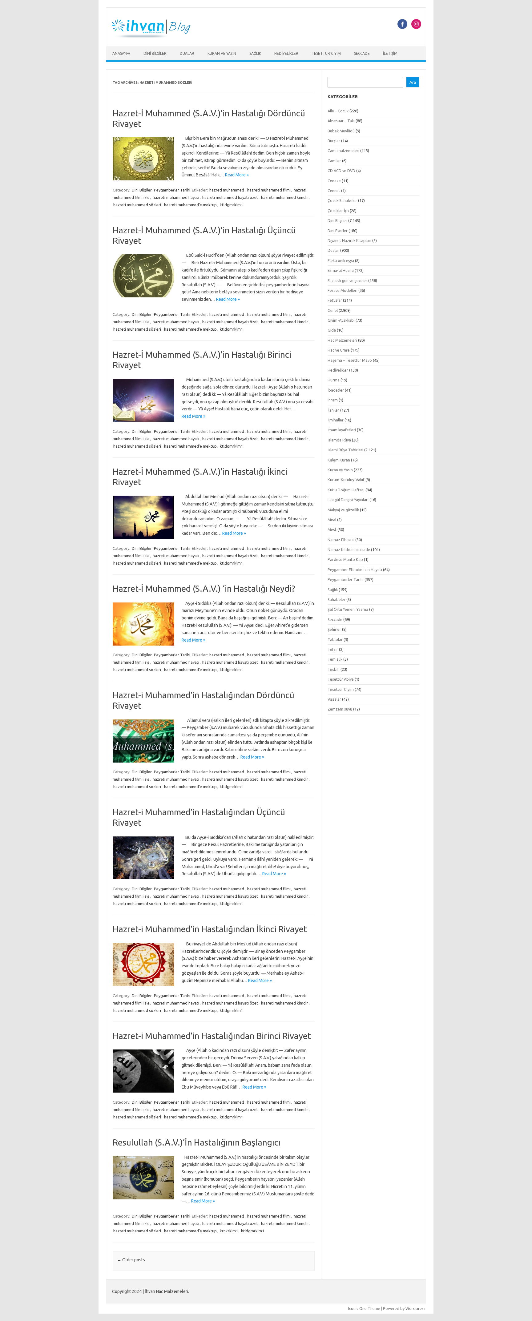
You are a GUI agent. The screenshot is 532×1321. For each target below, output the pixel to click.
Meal (332, 520)
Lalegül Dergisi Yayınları (348, 499)
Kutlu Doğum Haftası (346, 490)
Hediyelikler (286, 53)
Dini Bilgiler (155, 53)
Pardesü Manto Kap (345, 559)
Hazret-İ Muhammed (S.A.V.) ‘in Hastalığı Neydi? (204, 588)
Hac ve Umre (339, 350)
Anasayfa (121, 53)
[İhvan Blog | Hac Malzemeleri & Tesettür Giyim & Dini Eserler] (154, 36)
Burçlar (334, 141)
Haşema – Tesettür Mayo (350, 360)
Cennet (334, 190)
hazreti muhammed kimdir (284, 197)
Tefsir (333, 649)
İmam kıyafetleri (342, 430)
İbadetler (336, 390)
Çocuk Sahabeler (342, 200)
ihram (333, 400)
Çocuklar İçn (338, 210)
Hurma (334, 380)
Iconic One (357, 1308)
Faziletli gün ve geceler (347, 280)
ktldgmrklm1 (231, 205)
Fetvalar (335, 300)
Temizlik (335, 659)
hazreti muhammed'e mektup (190, 205)
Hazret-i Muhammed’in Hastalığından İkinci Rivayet (210, 929)
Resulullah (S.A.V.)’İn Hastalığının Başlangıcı (196, 1142)
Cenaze (334, 181)
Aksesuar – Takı (341, 121)
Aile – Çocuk (338, 111)
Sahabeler (336, 599)
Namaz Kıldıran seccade (349, 549)
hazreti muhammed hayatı (176, 197)
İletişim (390, 53)
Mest (332, 529)
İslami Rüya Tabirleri (345, 450)
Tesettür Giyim (326, 53)
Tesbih (334, 669)
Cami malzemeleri (343, 150)
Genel (333, 310)
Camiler (334, 161)
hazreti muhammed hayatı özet (230, 197)
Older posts (131, 1259)
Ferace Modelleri (342, 290)
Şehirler (334, 629)
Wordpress (415, 1308)
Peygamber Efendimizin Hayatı (355, 569)
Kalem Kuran (339, 460)
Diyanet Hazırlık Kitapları (349, 240)
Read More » (237, 174)
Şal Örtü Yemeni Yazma (348, 609)
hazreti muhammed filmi (269, 190)
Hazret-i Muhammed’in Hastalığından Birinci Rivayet (212, 1036)
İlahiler (333, 410)
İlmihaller (336, 420)
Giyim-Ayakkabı (341, 320)
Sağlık (255, 53)
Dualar (187, 53)
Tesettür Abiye (341, 679)
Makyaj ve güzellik (343, 510)
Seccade (362, 53)
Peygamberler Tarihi (172, 190)
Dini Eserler (338, 230)
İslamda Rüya (339, 440)
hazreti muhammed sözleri (137, 205)
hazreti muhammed (226, 190)
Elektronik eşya (341, 260)
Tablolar (335, 639)
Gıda (332, 330)
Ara (412, 82)
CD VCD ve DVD (341, 170)
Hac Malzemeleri (342, 340)
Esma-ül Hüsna (341, 270)
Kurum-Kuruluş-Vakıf (346, 479)
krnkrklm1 (229, 1231)
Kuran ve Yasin (222, 53)
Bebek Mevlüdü (341, 131)
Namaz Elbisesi (341, 540)
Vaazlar (334, 699)
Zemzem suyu (340, 709)
